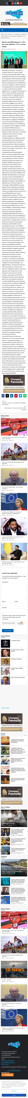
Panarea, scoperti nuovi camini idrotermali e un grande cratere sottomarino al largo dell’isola (18, 881)
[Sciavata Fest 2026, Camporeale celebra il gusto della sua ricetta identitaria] (5, 779)
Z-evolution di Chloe (15, 640)
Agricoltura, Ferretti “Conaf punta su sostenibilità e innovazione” (14, 403)
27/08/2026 (10, 440)
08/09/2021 (19, 852)
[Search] (25, 30)
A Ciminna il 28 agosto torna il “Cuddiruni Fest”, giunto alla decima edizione (17, 741)
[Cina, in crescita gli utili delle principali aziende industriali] (14, 451)
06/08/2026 (19, 883)
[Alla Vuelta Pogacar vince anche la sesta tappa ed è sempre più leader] (14, 427)
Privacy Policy (4, 1064)
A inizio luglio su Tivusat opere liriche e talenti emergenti (15, 408)
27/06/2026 (19, 902)
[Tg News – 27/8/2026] (14, 969)
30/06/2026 (19, 893)
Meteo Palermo (5, 707)
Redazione (11, 0)
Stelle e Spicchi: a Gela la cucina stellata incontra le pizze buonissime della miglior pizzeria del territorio (13, 821)
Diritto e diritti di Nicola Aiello (18, 677)
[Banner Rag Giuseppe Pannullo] (14, 383)
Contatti (17, 0)
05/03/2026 (10, 825)
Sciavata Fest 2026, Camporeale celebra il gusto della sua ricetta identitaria (18, 779)
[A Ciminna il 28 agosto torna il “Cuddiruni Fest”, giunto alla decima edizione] (5, 740)
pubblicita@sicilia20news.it (14, 1070)
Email (16, 601)
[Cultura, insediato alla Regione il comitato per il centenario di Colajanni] (5, 850)
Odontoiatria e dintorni (16, 658)
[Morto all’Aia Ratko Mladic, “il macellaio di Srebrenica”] (14, 476)
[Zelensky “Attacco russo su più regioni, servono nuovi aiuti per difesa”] (14, 551)
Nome (4, 601)
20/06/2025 (11, 49)
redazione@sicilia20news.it (8, 1062)
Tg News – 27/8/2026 (6, 979)
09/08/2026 (10, 874)
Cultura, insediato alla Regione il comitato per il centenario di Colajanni (18, 850)
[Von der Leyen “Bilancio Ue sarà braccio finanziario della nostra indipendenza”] (14, 501)
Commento (5, 582)
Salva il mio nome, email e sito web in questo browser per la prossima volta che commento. (14, 617)
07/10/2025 (19, 844)
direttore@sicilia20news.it (7, 1060)
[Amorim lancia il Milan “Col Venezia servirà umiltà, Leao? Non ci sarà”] (14, 526)
